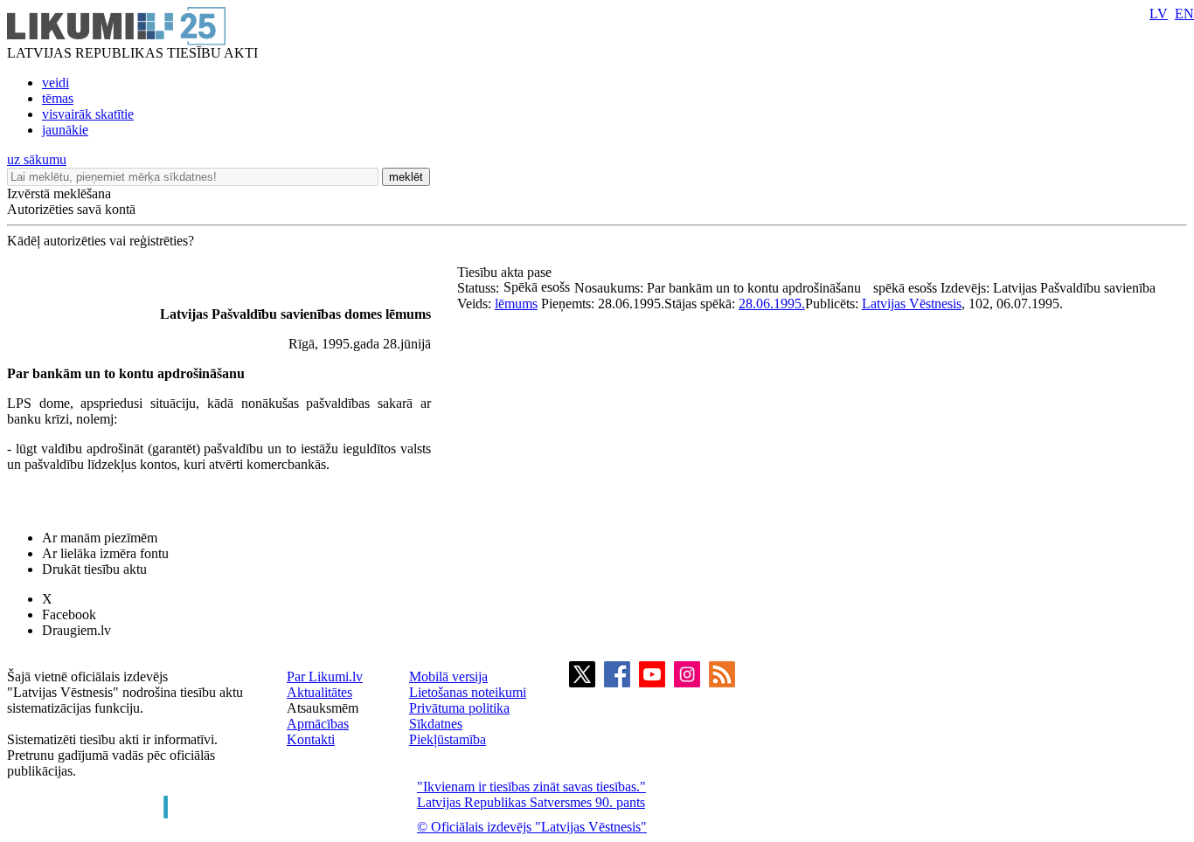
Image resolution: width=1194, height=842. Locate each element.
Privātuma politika (459, 708)
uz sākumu (36, 159)
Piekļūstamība (447, 739)
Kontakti (311, 739)
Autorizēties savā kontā (71, 209)
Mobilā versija (448, 676)
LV (1158, 13)
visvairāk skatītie (88, 114)
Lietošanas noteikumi (467, 692)
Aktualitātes (319, 692)
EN (1184, 13)
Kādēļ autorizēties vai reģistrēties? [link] (100, 240)
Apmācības (318, 723)
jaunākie (65, 129)
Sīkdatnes (435, 723)
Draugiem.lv (76, 630)
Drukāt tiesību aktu (94, 569)
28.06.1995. (772, 303)
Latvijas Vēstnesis (911, 303)
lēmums (516, 303)
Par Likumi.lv (325, 676)
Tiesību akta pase (506, 272)
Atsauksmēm (322, 708)
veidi (55, 82)
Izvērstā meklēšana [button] (59, 193)
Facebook (69, 614)
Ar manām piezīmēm (99, 537)
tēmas (57, 98)
